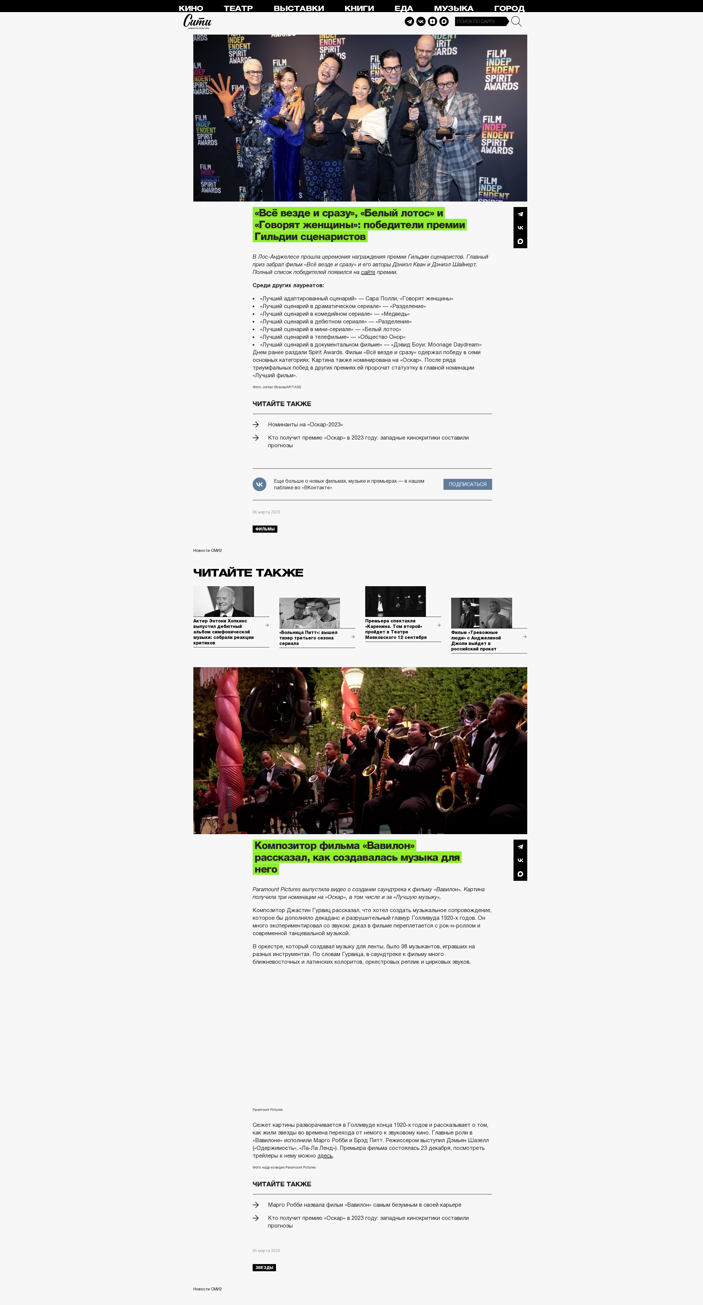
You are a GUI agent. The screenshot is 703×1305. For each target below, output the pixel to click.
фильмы (265, 529)
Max (444, 21)
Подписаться (468, 484)
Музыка (453, 9)
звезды (264, 1267)
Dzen (432, 21)
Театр (238, 9)
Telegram (409, 21)
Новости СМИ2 (207, 550)
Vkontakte (421, 21)
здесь (325, 1156)
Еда (403, 9)
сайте (368, 272)
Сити (197, 21)
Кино (190, 9)
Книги (359, 9)
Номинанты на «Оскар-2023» (305, 424)
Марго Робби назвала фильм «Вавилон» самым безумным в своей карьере (364, 1205)
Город (509, 9)
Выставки (299, 9)
